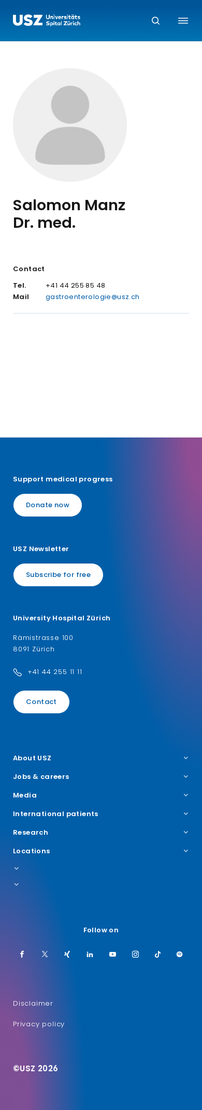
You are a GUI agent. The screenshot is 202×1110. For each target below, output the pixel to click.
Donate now (47, 505)
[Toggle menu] (183, 20)
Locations (31, 851)
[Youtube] (113, 955)
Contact (41, 702)
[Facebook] (22, 955)
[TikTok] (158, 955)
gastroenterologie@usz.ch (93, 297)
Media (25, 795)
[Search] (156, 21)
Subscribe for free (58, 575)
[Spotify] (179, 955)
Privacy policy (39, 1024)
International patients (55, 814)
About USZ (32, 758)
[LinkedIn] (90, 955)
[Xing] (67, 955)
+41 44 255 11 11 (54, 672)
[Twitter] (45, 955)
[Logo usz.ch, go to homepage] (46, 21)
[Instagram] (135, 955)
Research (30, 832)
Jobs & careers (41, 776)
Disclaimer (33, 1003)
